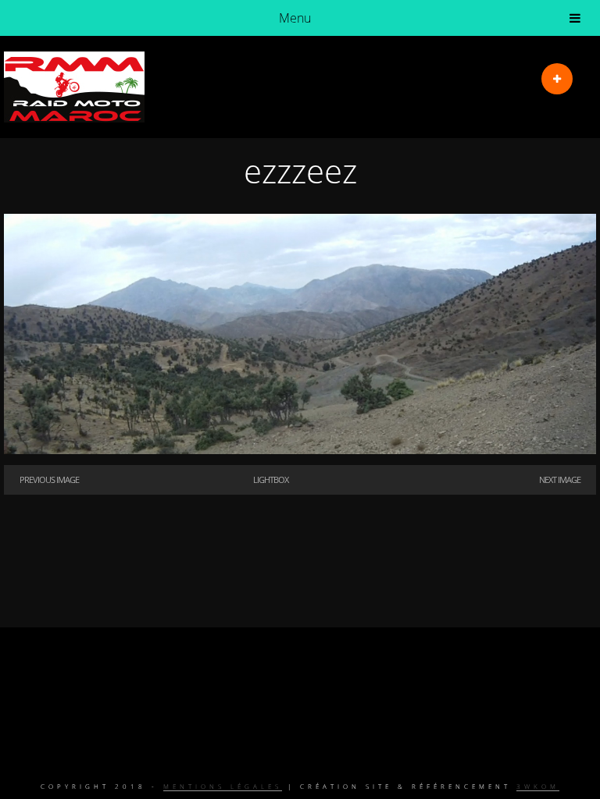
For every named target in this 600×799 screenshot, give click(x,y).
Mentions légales (222, 786)
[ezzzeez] (300, 449)
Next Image (559, 479)
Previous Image (49, 479)
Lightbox (270, 479)
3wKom (537, 786)
